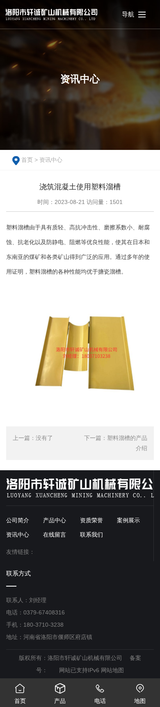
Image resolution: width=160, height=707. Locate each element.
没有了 (44, 438)
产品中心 (54, 520)
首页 (27, 159)
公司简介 (17, 520)
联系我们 (91, 534)
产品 (60, 693)
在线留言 (54, 534)
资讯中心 (50, 159)
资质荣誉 (91, 520)
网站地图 (112, 670)
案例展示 (128, 520)
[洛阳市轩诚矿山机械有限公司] (51, 14)
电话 (100, 693)
